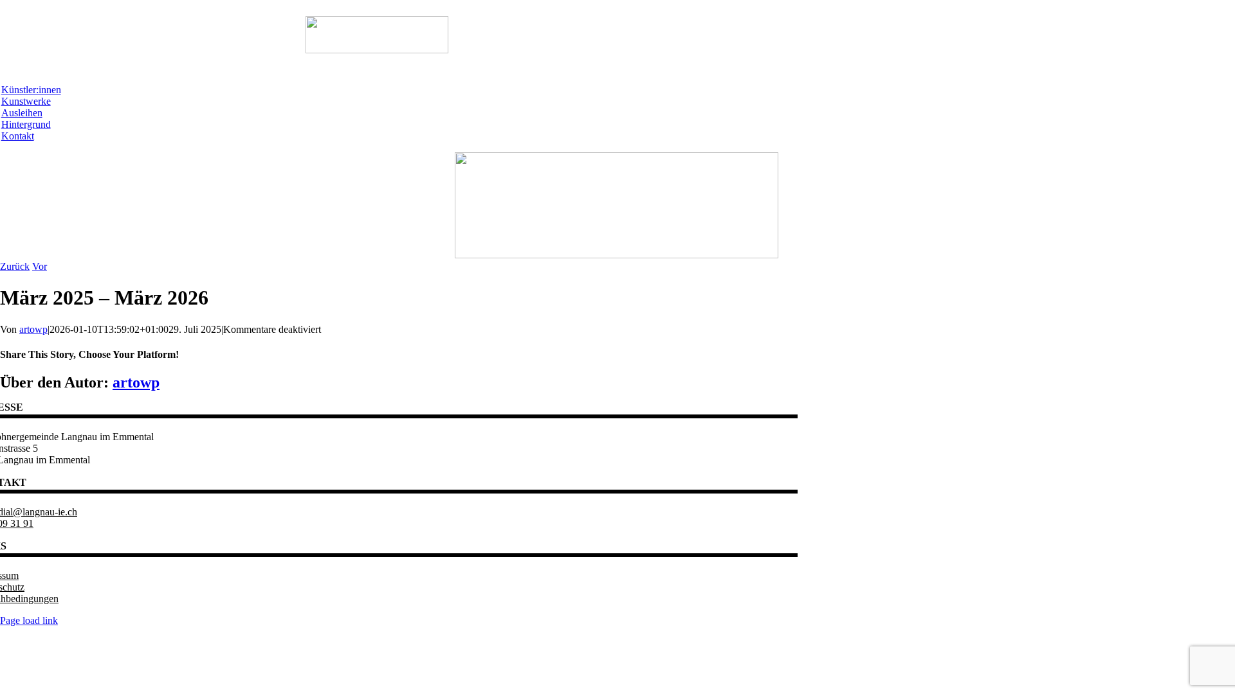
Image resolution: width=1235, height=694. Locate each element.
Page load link (29, 620)
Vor (39, 266)
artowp (33, 329)
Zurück (15, 266)
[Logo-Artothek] (616, 254)
